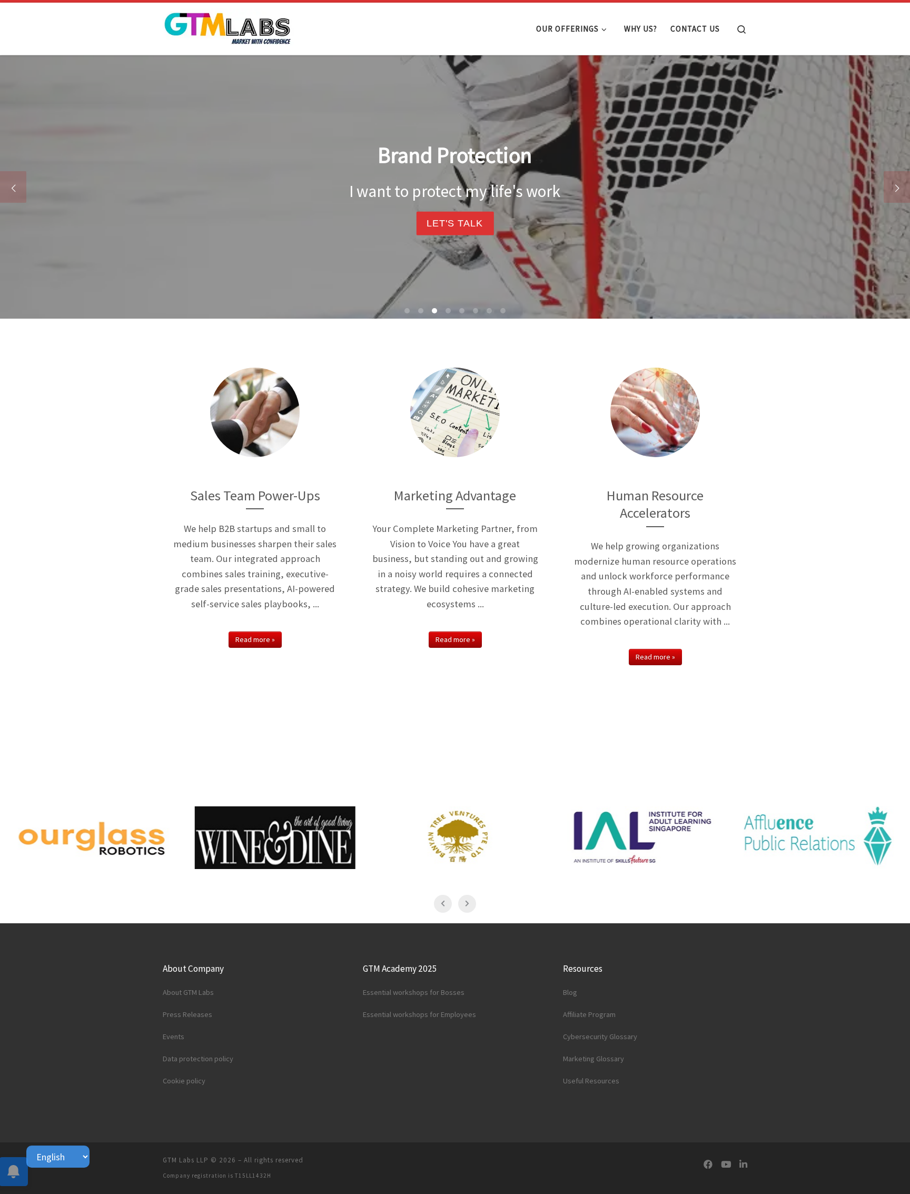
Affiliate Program (589, 1014)
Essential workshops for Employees (419, 1014)
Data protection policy (198, 1058)
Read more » (255, 639)
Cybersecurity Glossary (600, 1036)
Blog (570, 992)
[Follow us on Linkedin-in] (743, 1165)
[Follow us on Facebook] (708, 1165)
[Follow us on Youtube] (726, 1165)
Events (173, 1036)
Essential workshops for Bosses (413, 992)
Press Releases (187, 1014)
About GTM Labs (188, 992)
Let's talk (455, 223)
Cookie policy (184, 1081)
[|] (228, 26)
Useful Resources (591, 1081)
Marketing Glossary (593, 1058)
